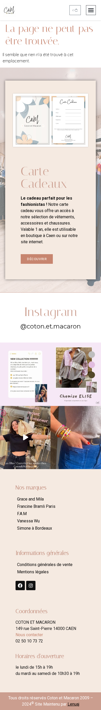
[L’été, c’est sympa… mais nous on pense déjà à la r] (25, 374)
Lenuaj (73, 704)
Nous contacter (29, 634)
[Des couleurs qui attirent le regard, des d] (76, 437)
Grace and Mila (30, 499)
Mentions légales (33, 571)
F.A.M (22, 513)
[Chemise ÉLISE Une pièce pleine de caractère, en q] (76, 374)
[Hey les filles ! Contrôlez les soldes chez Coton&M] (25, 437)
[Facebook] (20, 585)
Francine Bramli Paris (36, 506)
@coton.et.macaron (50, 326)
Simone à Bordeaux (34, 528)
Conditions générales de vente (45, 564)
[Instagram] (30, 585)
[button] (91, 10)
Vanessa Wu (28, 520)
